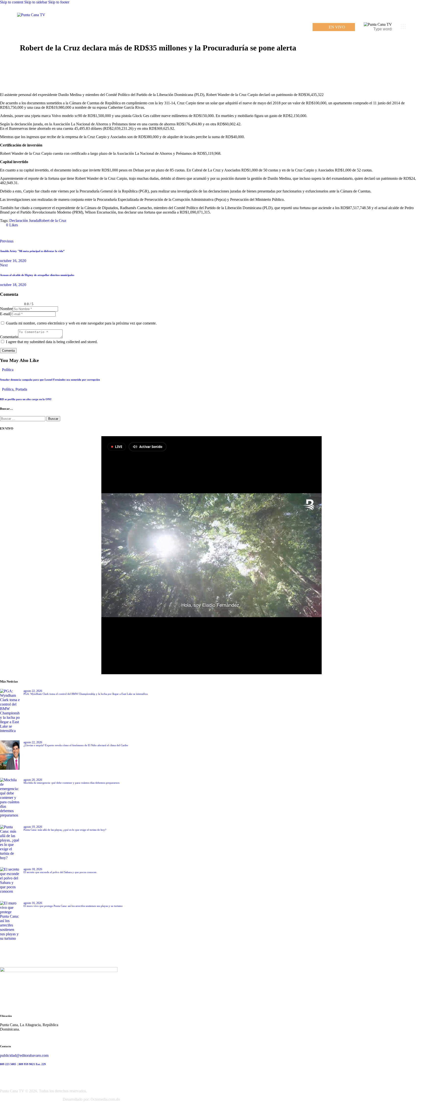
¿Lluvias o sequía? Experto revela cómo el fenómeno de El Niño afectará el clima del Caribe (76, 745)
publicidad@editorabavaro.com (24, 1055)
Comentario (9, 337)
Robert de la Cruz (52, 220)
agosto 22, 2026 (33, 691)
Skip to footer (58, 2)
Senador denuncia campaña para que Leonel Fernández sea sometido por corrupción (50, 379)
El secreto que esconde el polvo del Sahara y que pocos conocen (60, 872)
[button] (10, 225)
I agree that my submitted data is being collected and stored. (52, 342)
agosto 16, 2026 (33, 903)
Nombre (6, 309)
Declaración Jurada (24, 220)
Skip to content (11, 2)
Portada (21, 389)
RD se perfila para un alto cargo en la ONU (26, 399)
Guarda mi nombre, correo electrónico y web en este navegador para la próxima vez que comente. (81, 323)
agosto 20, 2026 (33, 779)
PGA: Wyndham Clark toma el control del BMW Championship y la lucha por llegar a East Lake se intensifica (86, 693)
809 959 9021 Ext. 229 (32, 1064)
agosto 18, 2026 (33, 869)
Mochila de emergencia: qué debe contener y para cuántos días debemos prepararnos (71, 782)
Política (7, 370)
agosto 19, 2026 (33, 827)
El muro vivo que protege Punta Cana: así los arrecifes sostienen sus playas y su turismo (73, 905)
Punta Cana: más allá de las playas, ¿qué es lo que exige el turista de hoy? (65, 829)
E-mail (5, 314)
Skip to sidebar (35, 2)
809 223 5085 (8, 1064)
